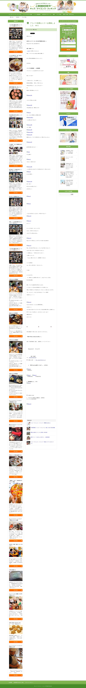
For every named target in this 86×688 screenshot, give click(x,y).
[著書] (68, 75)
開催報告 (17, 17)
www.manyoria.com (32, 357)
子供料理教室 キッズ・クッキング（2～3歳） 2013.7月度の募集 (43, 427)
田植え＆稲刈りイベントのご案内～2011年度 (39, 432)
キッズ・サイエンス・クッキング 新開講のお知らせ (40, 422)
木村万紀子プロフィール (46, 14)
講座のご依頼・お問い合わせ (68, 14)
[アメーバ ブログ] (68, 133)
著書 (54, 14)
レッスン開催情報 (37, 14)
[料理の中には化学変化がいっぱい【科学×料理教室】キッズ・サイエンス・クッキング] (43, 3)
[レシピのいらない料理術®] (68, 91)
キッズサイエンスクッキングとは (15, 14)
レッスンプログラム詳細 (27, 14)
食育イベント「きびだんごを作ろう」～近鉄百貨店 (40, 437)
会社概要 (10, 682)
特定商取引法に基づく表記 (19, 682)
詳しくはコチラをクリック (41, 360)
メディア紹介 (58, 14)
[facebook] (68, 116)
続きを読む (16, 51)
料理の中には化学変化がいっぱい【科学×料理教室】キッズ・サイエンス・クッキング (68, 33)
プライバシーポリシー (29, 682)
